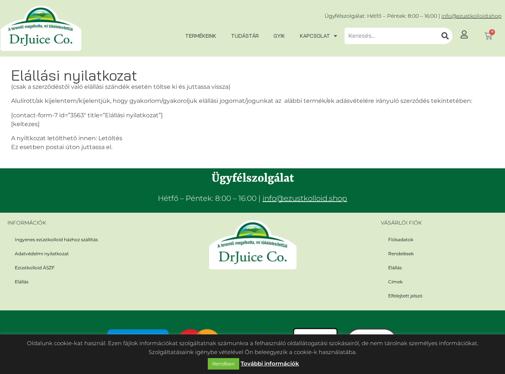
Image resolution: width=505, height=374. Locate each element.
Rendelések (401, 253)
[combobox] (391, 36)
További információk (270, 363)
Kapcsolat (315, 36)
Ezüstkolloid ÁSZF (35, 267)
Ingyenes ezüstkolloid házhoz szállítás (56, 239)
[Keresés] (445, 36)
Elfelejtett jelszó (405, 296)
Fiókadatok (400, 239)
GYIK (279, 36)
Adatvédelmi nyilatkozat (42, 253)
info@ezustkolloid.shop (471, 16)
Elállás (21, 281)
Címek (395, 281)
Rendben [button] (223, 364)
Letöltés (110, 138)
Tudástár (245, 36)
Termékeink (200, 36)
